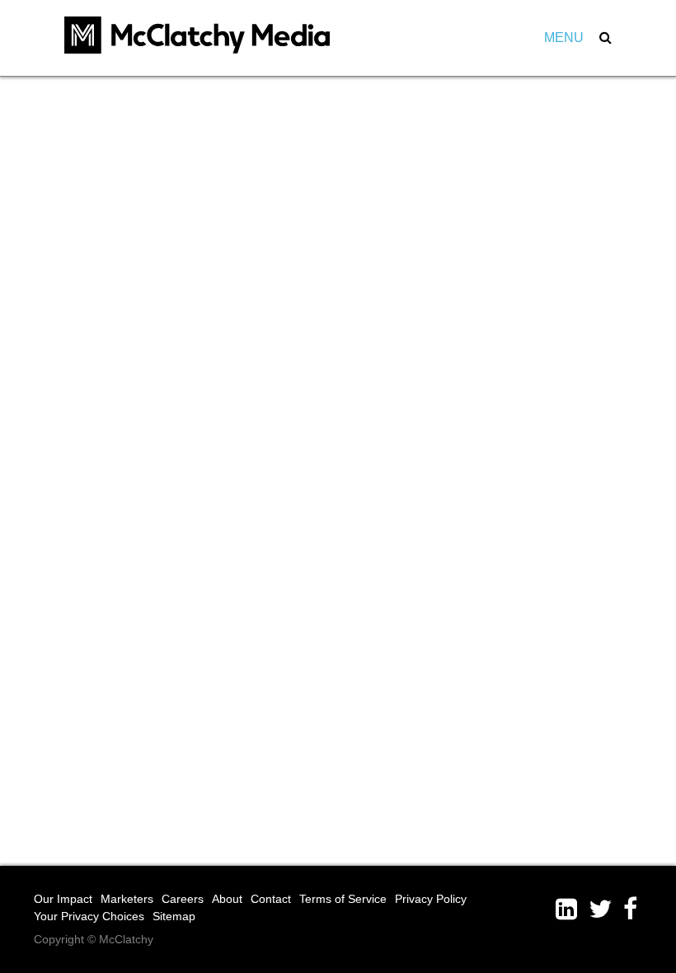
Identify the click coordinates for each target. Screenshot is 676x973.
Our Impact (63, 898)
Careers (183, 898)
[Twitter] (606, 909)
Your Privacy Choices (89, 916)
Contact (271, 898)
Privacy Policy (431, 898)
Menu (564, 38)
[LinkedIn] (572, 909)
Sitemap (174, 916)
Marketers (127, 898)
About (227, 898)
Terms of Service (343, 898)
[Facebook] (632, 909)
